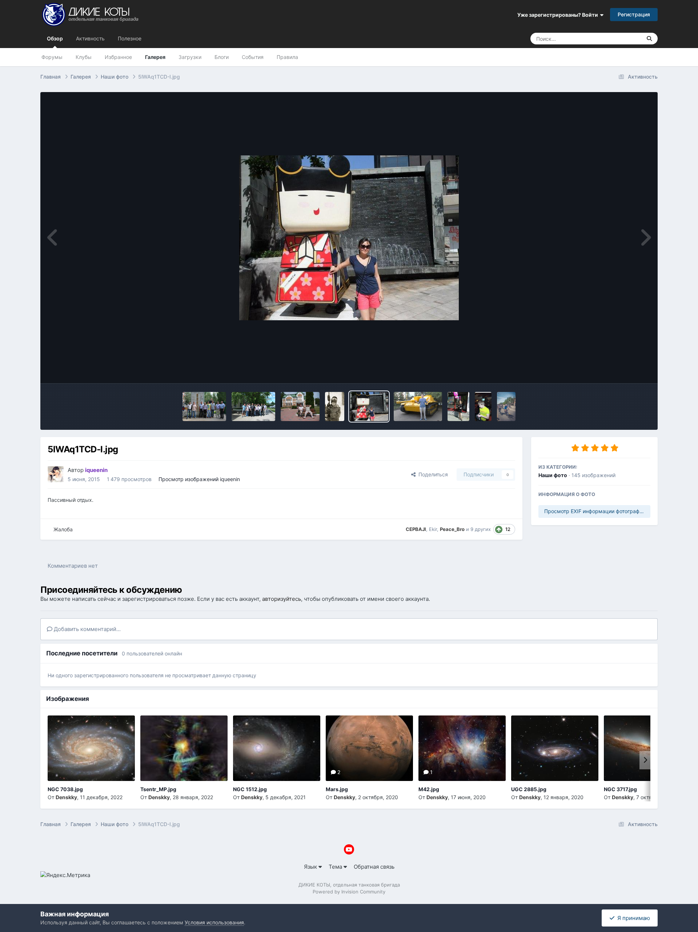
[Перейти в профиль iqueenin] (56, 474)
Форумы (52, 57)
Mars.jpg (337, 789)
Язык (311, 866)
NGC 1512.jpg (250, 789)
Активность (90, 38)
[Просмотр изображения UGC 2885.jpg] (554, 748)
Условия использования (214, 922)
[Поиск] (649, 38)
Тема (336, 866)
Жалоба (63, 529)
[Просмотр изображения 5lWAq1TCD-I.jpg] (369, 406)
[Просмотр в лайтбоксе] (349, 237)
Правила (287, 57)
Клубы (84, 57)
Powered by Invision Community (349, 892)
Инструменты (623, 369)
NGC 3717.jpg (620, 789)
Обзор (55, 38)
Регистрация (634, 14)
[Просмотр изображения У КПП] (204, 406)
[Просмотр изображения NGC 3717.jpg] (647, 748)
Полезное (129, 38)
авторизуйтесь (281, 598)
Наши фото (552, 475)
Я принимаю (632, 918)
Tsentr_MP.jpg (158, 789)
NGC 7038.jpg (65, 789)
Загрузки (189, 57)
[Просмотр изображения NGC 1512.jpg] (276, 748)
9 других (480, 529)
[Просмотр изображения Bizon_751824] (300, 406)
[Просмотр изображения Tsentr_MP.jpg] (184, 748)
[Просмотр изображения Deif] (483, 406)
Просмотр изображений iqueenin (199, 479)
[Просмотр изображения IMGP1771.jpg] (506, 406)
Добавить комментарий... (86, 629)
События (253, 57)
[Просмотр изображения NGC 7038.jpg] (91, 748)
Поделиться (432, 474)
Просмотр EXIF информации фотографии (594, 511)
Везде (624, 38)
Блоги (221, 57)
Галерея (155, 57)
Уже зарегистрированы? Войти (558, 15)
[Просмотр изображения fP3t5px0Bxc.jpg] (334, 406)
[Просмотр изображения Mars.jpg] (369, 748)
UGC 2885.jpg (528, 789)
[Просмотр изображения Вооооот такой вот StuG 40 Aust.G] (418, 406)
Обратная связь (374, 866)
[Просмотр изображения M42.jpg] (462, 748)
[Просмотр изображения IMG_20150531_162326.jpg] (458, 406)
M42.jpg (428, 789)
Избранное (118, 57)
